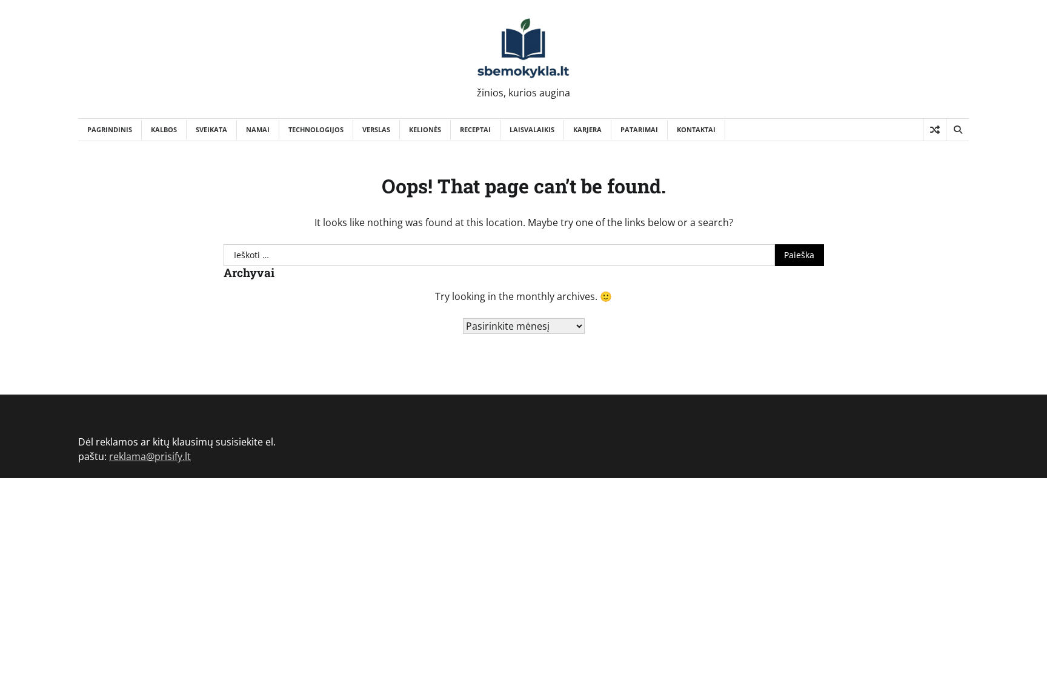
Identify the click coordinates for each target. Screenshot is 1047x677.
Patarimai (639, 129)
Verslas (376, 129)
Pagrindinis (109, 129)
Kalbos (164, 129)
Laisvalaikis (532, 129)
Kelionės (425, 129)
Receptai (475, 129)
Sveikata (211, 129)
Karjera (587, 129)
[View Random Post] (934, 129)
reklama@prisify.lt (150, 456)
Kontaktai (696, 129)
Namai (258, 129)
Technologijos (316, 129)
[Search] (957, 129)
